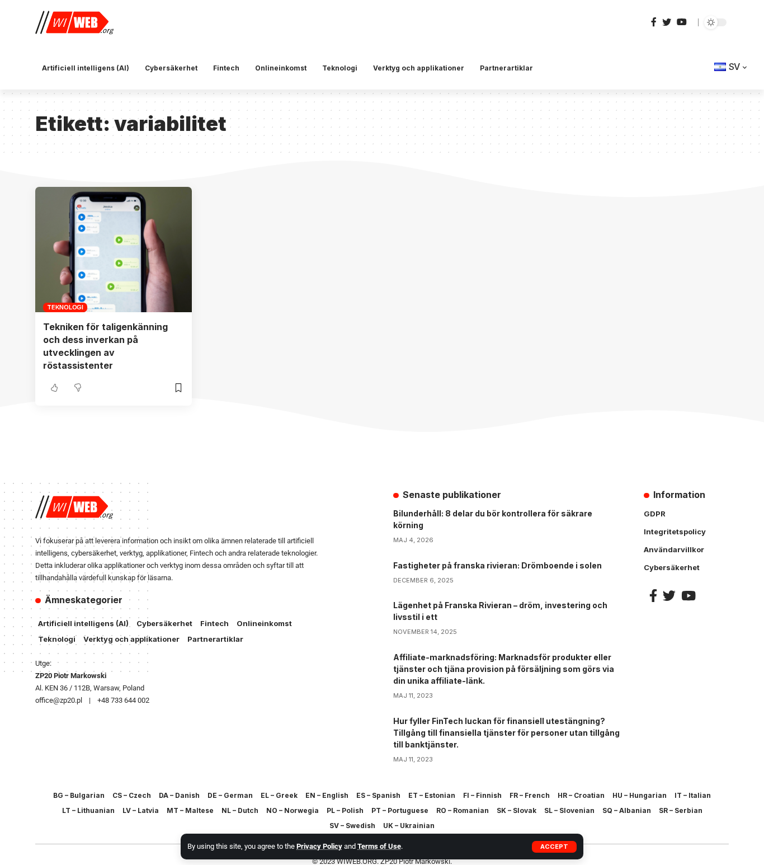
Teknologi (65, 307)
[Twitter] (666, 22)
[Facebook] (653, 22)
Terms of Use (379, 846)
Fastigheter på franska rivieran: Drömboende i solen (497, 565)
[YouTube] (682, 22)
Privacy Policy (319, 846)
